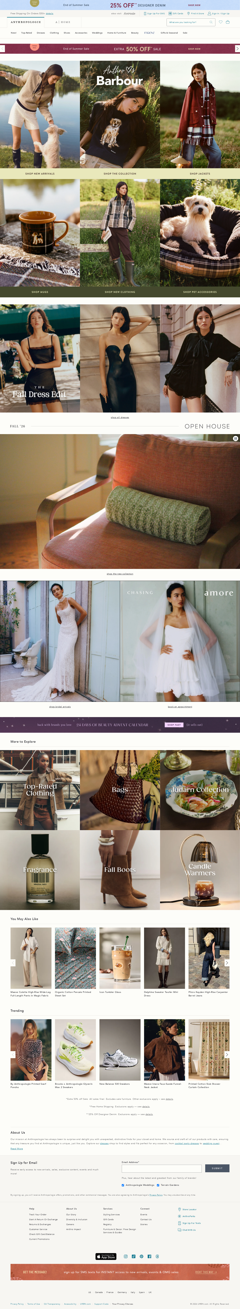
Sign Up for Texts (192, 1223)
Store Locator (190, 1209)
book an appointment (180, 706)
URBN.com (85, 1304)
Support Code (101, 1304)
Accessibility (70, 1304)
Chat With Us (189, 1230)
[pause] (235, 438)
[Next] (237, 48)
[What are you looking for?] (211, 22)
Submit (217, 1168)
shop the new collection (120, 573)
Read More (17, 1148)
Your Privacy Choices (122, 1304)
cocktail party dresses (187, 1143)
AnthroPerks (189, 1216)
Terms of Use (33, 1304)
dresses (104, 1143)
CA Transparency (52, 1304)
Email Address (130, 1162)
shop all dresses (120, 417)
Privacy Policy (156, 1195)
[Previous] (3, 48)
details (49, 13)
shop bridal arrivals (60, 706)
